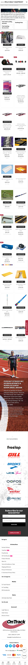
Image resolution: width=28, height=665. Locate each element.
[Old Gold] (8, 264)
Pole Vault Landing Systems (7, 22)
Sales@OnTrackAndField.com (14, 637)
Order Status (5, 612)
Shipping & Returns (6, 567)
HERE (11, 404)
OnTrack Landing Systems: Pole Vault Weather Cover (20, 97)
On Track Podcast (6, 584)
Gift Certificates (6, 556)
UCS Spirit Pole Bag (21, 310)
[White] (4, 264)
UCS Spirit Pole (7, 96)
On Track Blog (5, 587)
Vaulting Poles (19, 22)
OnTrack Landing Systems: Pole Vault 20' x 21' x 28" (21, 125)
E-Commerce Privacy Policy (8, 572)
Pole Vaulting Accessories (5, 27)
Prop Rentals (5, 553)
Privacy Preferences (7, 569)
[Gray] (9, 264)
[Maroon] (10, 264)
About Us (4, 561)
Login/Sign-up (5, 610)
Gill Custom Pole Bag (20, 204)
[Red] (3, 264)
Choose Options (7, 93)
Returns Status (5, 615)
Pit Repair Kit (21, 256)
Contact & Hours (6, 547)
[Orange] (5, 264)
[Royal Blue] (2, 264)
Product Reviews (6, 558)
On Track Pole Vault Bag (7, 337)
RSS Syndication (6, 590)
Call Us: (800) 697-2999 (14, 634)
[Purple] (11, 264)
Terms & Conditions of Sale (8, 564)
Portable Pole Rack (7, 204)
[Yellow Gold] (7, 264)
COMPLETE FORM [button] (14, 532)
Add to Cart (7, 44)
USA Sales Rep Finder (7, 598)
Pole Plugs (21, 71)
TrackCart (4, 550)
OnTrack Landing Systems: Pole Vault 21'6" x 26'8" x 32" (7, 126)
